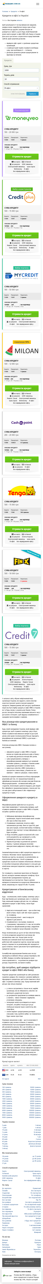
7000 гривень (7, 1113)
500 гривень (6, 1097)
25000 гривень (35, 1097)
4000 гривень (7, 1106)
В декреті (37, 1211)
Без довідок (6, 1202)
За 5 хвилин (36, 1230)
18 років (5, 1156)
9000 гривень (7, 1117)
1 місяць (5, 1146)
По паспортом (36, 1193)
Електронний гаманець (32, 1171)
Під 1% (38, 1200)
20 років (5, 1161)
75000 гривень (35, 1108)
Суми (39, 1247)
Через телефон (7, 1230)
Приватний (37, 1188)
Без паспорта (36, 1191)
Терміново (6, 1223)
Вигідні (38, 1218)
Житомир (5, 1245)
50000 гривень (35, 1103)
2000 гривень (7, 1101)
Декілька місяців (35, 1144)
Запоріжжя (6, 1247)
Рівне (39, 1245)
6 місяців (37, 1130)
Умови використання (12, 1264)
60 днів (4, 1139)
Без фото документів (33, 1202)
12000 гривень (35, 1090)
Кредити (14, 11)
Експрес (5, 1225)
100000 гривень (35, 1110)
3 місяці (38, 1125)
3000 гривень (7, 1103)
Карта (4, 1171)
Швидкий (37, 1232)
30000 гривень (35, 1099)
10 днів (4, 1130)
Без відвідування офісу (32, 1180)
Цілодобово (6, 1218)
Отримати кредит (21, 156)
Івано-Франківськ (8, 1249)
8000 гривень (7, 1115)
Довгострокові (35, 1146)
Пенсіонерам (7, 1195)
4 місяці (38, 1128)
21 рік (4, 1163)
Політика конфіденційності (24, 1261)
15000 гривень (35, 1092)
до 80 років (36, 1159)
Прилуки (37, 1242)
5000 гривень (7, 1108)
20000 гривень (35, 1094)
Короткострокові (34, 1141)
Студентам (6, 1193)
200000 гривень (35, 1115)
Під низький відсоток (10, 1216)
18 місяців (37, 1135)
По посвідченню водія (33, 1205)
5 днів (4, 1125)
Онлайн (5, 1191)
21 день (5, 1135)
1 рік (39, 1137)
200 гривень (6, 1090)
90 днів (4, 1144)
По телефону (36, 1195)
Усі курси (5, 1079)
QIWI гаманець (7, 1178)
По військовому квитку (32, 1207)
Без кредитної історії (33, 1216)
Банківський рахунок (10, 1176)
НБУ (39, 1079)
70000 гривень (35, 1106)
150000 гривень (35, 1113)
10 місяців (37, 1132)
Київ (3, 1252)
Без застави (6, 1200)
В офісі (38, 1178)
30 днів (4, 1137)
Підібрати (32, 94)
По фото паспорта (34, 1209)
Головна (5, 11)
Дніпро (4, 1242)
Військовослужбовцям (32, 1214)
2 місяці (5, 1148)
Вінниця (5, 1240)
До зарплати (6, 1188)
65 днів (4, 1141)
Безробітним (6, 1198)
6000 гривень (7, 1110)
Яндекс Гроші (7, 1180)
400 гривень (6, 1094)
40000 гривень (35, 1101)
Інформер (8, 1261)
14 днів (4, 1132)
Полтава (38, 1240)
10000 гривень (35, 1087)
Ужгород (37, 1252)
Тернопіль (37, 1249)
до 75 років (37, 1156)
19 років (5, 1159)
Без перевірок (7, 1211)
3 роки (38, 1139)
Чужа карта (37, 1173)
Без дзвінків (6, 1221)
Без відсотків (7, 1214)
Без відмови (6, 1209)
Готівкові (5, 1173)
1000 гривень (7, 1099)
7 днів (4, 1128)
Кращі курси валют (11, 1061)
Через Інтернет (8, 1228)
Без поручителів (35, 1198)
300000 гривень (35, 1117)
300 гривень (6, 1092)
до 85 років (37, 1161)
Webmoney (37, 1176)
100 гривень (6, 1087)
